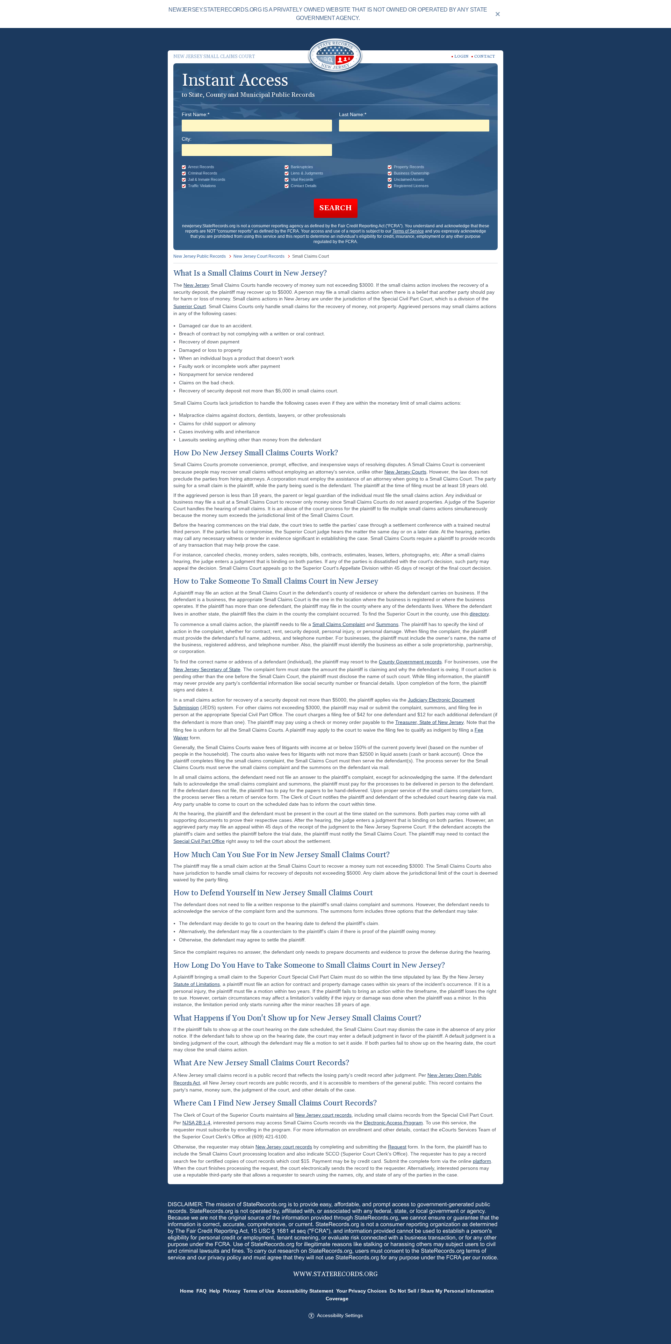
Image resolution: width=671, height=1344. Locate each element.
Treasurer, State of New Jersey (429, 722)
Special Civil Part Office (199, 841)
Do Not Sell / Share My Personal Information (442, 1291)
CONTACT (484, 56)
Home (187, 1291)
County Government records (410, 661)
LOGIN (461, 56)
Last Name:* (352, 114)
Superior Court (189, 306)
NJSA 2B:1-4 (196, 1122)
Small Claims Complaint (338, 624)
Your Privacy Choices (361, 1291)
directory (479, 614)
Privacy (231, 1291)
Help (214, 1291)
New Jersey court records (323, 1115)
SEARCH (335, 208)
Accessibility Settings (340, 1315)
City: (187, 139)
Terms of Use (258, 1291)
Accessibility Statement (305, 1291)
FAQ (201, 1291)
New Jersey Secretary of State (206, 669)
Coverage (337, 1298)
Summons (387, 624)
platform (482, 1161)
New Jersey (196, 285)
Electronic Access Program (393, 1122)
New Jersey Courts (405, 472)
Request (397, 1147)
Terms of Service (408, 231)
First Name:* (195, 114)
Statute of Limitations (196, 984)
